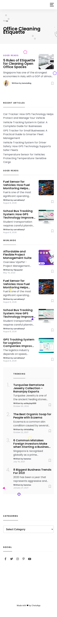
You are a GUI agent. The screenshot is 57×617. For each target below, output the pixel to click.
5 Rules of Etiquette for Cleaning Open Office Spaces (19, 64)
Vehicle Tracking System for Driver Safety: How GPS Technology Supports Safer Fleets (27, 146)
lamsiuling (26, 83)
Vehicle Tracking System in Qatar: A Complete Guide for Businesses (25, 124)
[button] (52, 5)
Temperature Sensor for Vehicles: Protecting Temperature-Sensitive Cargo (24, 158)
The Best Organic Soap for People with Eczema (32, 416)
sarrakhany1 (19, 200)
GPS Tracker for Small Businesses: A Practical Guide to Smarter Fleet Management (25, 134)
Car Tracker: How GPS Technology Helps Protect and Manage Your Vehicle (28, 116)
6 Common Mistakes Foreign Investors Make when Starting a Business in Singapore (31, 444)
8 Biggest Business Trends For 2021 (32, 471)
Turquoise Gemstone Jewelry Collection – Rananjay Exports (28, 388)
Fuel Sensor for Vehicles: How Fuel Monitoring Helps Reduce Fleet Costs (17, 185)
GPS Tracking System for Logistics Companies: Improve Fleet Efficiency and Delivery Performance (19, 343)
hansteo (27, 459)
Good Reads (11, 55)
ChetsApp (36, 605)
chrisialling (29, 429)
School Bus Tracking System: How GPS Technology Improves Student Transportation (19, 214)
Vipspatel (17, 270)
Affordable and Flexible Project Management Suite (17, 255)
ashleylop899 (30, 403)
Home (5, 21)
